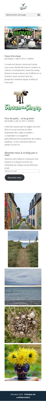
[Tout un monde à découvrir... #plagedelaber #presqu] (23, 324)
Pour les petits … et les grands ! (19, 118)
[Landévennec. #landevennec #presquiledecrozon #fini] (23, 211)
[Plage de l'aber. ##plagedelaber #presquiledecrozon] (23, 249)
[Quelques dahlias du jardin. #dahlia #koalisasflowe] (23, 362)
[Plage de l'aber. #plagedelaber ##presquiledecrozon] (23, 287)
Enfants (30, 58)
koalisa (11, 58)
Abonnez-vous (14, 177)
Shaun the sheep (13, 56)
